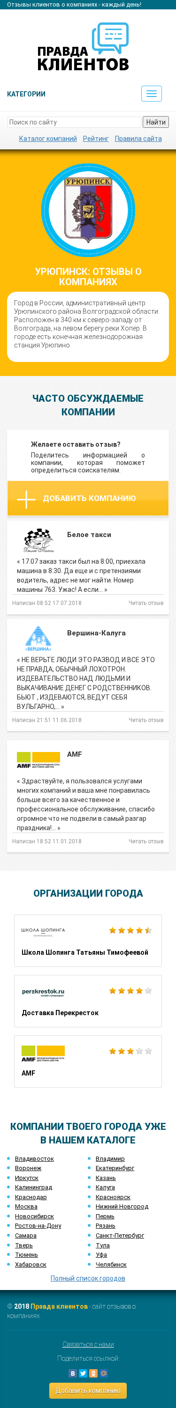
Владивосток (34, 1158)
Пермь (105, 1216)
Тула (103, 1245)
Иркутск (26, 1177)
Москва (26, 1206)
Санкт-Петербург (120, 1235)
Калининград (33, 1187)
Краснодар (31, 1197)
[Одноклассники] (93, 1373)
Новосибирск (34, 1216)
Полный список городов (88, 1278)
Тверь (24, 1245)
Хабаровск (30, 1264)
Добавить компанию (89, 498)
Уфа (101, 1254)
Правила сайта (138, 138)
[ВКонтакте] (73, 1373)
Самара (26, 1235)
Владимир (110, 1158)
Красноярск (113, 1197)
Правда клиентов (59, 1306)
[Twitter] (83, 1373)
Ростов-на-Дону (38, 1225)
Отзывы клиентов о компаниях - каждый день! (74, 4)
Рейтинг (96, 138)
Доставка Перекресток (88, 1001)
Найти (156, 122)
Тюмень (26, 1254)
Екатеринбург (115, 1168)
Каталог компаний (48, 138)
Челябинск (111, 1264)
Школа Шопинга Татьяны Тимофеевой (88, 940)
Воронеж (28, 1168)
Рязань (105, 1225)
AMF (88, 1061)
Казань (106, 1177)
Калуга (105, 1187)
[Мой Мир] (103, 1373)
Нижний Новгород (122, 1206)
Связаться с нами (88, 1344)
